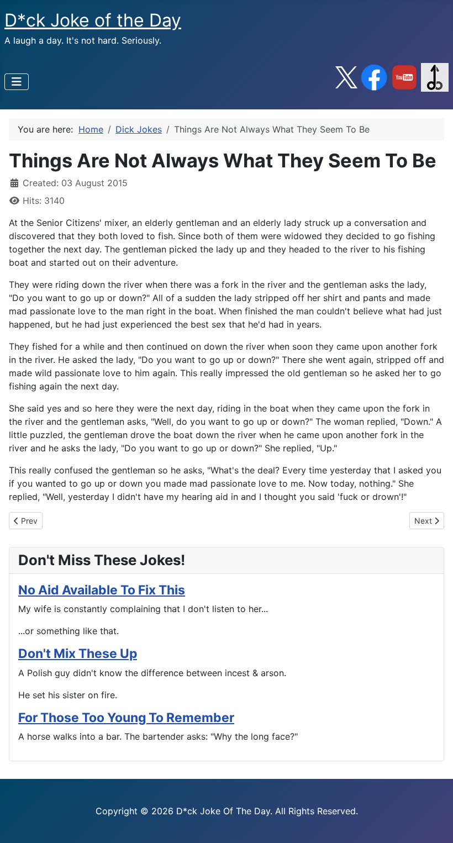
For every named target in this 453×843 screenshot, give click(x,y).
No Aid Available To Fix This (101, 590)
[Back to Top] (433, 822)
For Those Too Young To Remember (126, 717)
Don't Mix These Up (77, 653)
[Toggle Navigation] (16, 81)
